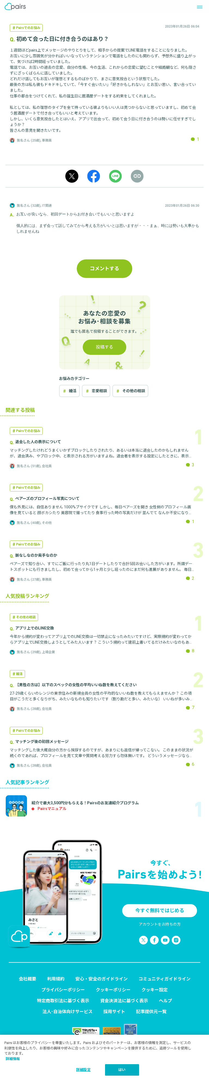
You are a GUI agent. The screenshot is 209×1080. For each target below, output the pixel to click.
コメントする (104, 268)
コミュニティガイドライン (164, 979)
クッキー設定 (155, 989)
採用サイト (114, 1011)
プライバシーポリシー (63, 989)
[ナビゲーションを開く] (198, 6)
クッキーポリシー (113, 989)
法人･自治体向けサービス (67, 1011)
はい (121, 1070)
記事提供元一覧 (151, 1011)
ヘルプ (165, 1000)
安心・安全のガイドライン (101, 979)
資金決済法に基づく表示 (124, 1000)
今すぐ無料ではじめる (159, 910)
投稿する (104, 347)
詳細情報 (13, 1059)
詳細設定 (83, 1070)
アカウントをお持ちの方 (160, 924)
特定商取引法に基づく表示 (63, 1000)
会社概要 (27, 979)
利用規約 (55, 979)
